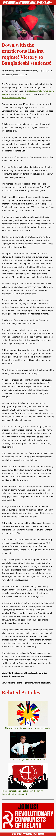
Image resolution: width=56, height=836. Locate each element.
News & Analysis (20, 74)
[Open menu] (51, 2)
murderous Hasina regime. (14, 97)
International (7, 74)
